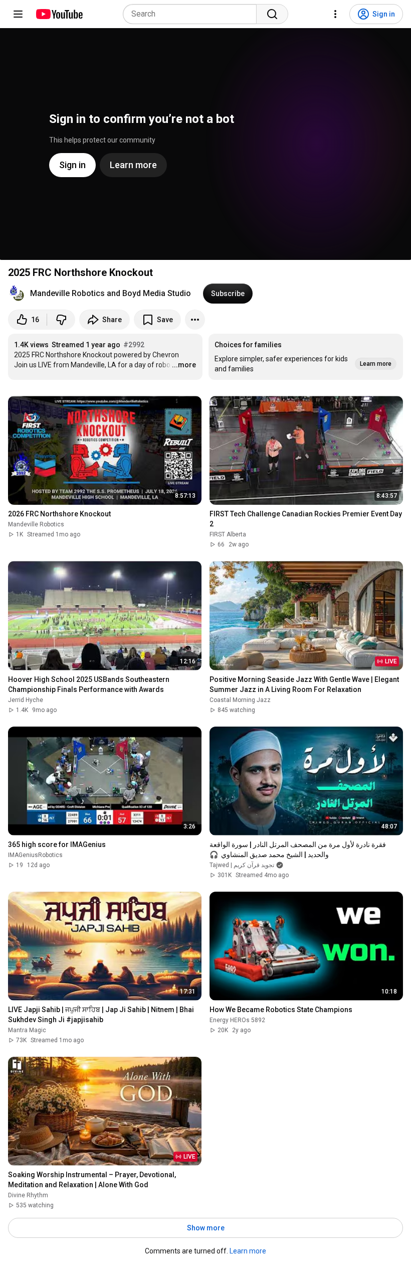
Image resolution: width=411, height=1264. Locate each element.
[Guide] (18, 14)
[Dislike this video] (61, 320)
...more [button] (184, 365)
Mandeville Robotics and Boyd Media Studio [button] (110, 293)
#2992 (133, 345)
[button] (306, 357)
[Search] (272, 14)
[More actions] (195, 320)
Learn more (248, 1251)
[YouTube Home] (59, 14)
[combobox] (192, 14)
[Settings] (335, 14)
